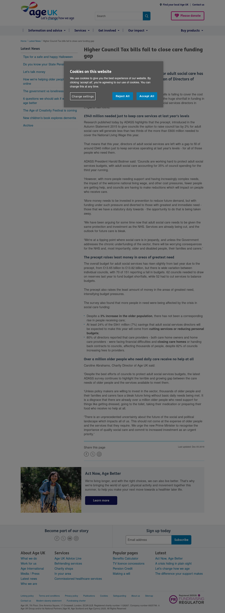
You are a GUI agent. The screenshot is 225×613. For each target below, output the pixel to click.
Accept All (146, 96)
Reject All (123, 96)
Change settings (83, 96)
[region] (113, 84)
